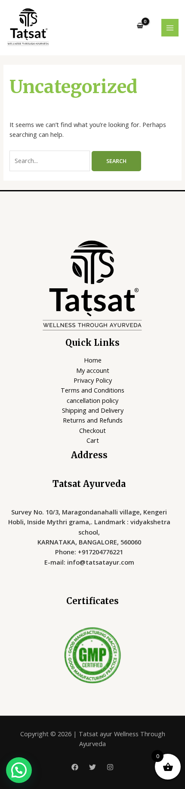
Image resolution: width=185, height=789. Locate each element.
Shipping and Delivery (92, 410)
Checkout (92, 430)
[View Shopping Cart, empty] (140, 26)
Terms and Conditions (92, 390)
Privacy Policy (93, 380)
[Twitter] (92, 767)
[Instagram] (110, 767)
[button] (19, 770)
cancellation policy (92, 400)
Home (93, 360)
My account (92, 370)
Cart (92, 440)
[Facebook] (74, 767)
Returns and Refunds (93, 420)
